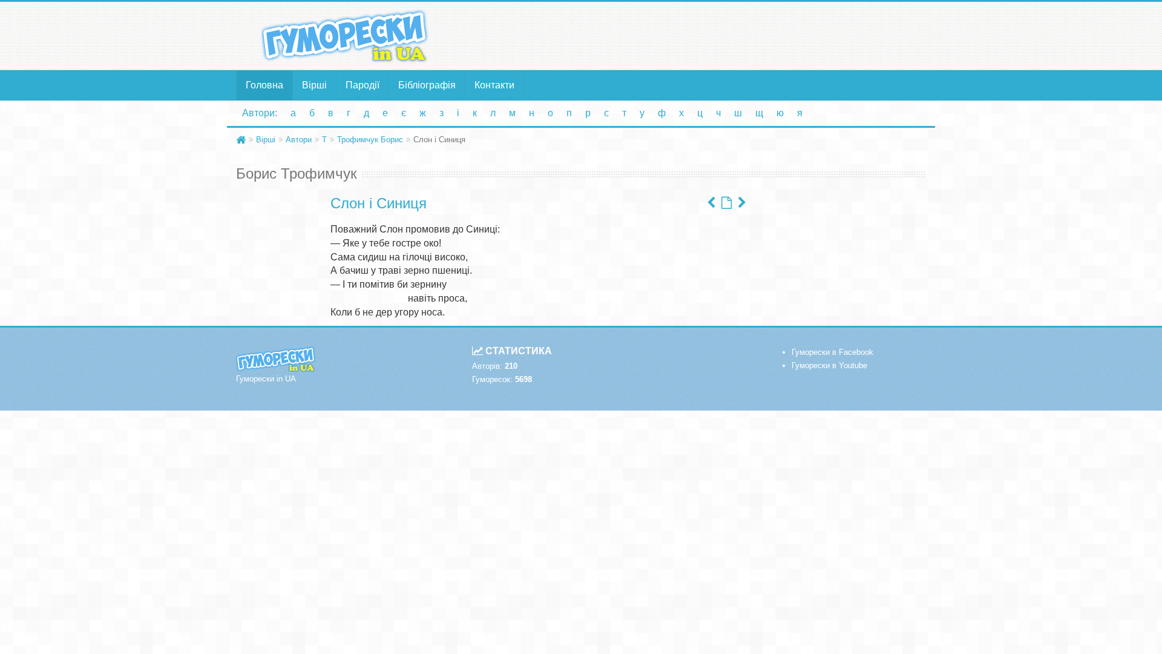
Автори (299, 139)
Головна (264, 85)
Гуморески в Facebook (832, 352)
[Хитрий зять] (742, 203)
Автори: (259, 113)
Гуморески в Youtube (829, 365)
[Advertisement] (699, 35)
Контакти (494, 85)
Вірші (314, 85)
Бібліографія (427, 85)
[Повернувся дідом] (711, 203)
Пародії (362, 85)
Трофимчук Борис (370, 139)
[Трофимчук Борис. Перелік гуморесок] (726, 203)
